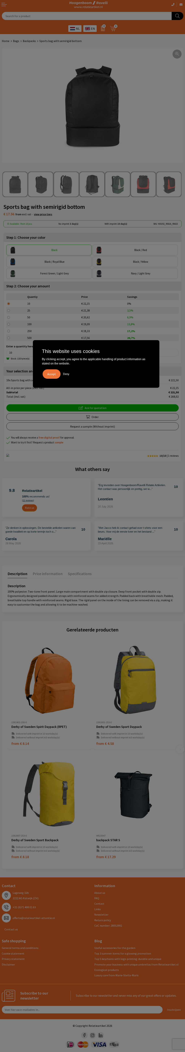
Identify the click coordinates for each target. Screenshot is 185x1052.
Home (5, 41)
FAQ (96, 898)
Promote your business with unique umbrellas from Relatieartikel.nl (136, 964)
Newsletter (101, 914)
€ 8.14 (20, 743)
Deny (66, 373)
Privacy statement (13, 959)
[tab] (17, 574)
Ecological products (106, 970)
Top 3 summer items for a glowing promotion (122, 953)
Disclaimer (8, 964)
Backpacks (29, 41)
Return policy (102, 920)
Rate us (29, 508)
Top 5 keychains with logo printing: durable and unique (127, 959)
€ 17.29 (106, 857)
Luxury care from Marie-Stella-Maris (116, 975)
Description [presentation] (17, 573)
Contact (99, 903)
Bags (16, 41)
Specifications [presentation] (80, 573)
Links (97, 909)
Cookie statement (13, 953)
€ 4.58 (105, 743)
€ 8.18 (20, 857)
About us (99, 893)
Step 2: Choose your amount (28, 286)
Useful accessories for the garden (114, 948)
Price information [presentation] (48, 573)
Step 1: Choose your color (25, 237)
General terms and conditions (20, 948)
